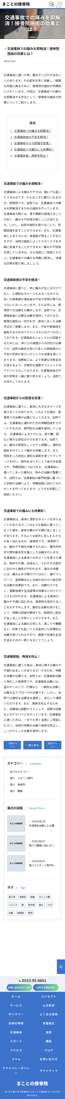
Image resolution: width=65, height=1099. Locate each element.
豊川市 (12, 896)
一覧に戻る (32, 745)
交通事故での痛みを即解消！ (33, 131)
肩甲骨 (31, 904)
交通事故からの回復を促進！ (33, 143)
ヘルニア (13, 904)
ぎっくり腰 (44, 896)
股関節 (20, 912)
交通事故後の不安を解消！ (31, 137)
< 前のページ (12, 744)
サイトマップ (49, 1070)
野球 (30, 912)
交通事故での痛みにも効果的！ (34, 149)
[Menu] (59, 4)
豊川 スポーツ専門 (21, 778)
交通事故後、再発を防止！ (31, 155)
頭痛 (32, 896)
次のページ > (53, 744)
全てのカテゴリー (20, 771)
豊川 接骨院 (17, 784)
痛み (41, 904)
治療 (11, 912)
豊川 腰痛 (16, 791)
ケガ (50, 904)
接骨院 (23, 896)
